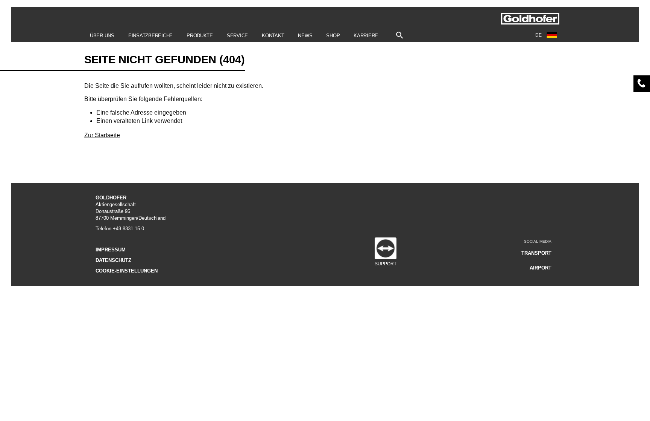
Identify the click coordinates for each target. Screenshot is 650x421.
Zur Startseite (102, 135)
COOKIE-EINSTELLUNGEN (127, 271)
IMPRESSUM (111, 250)
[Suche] (399, 33)
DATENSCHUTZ (113, 260)
